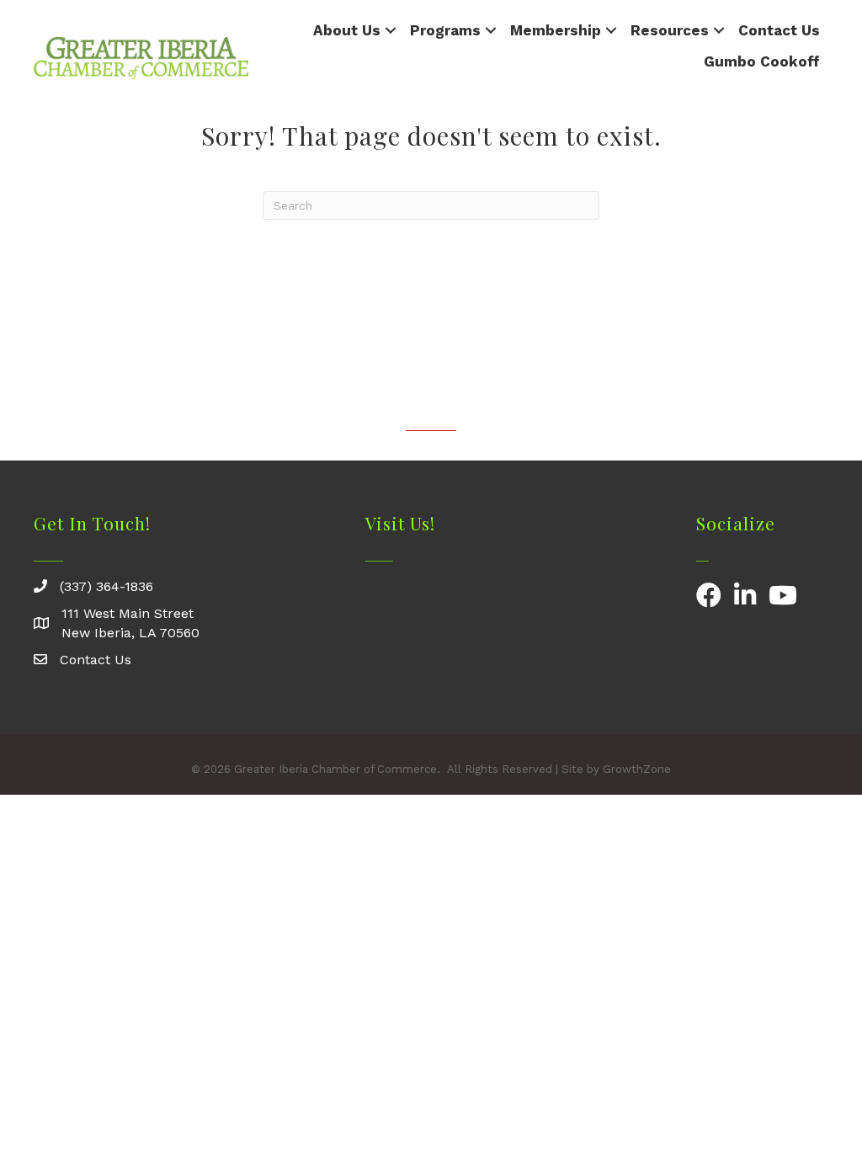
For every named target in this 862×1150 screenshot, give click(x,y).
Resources (670, 30)
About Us (346, 30)
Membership (555, 30)
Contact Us (779, 30)
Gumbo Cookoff (762, 61)
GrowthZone (637, 769)
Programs (445, 30)
